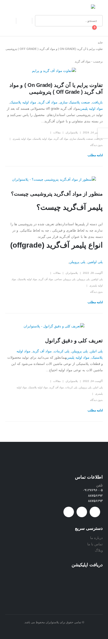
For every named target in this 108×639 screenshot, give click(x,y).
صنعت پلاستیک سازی (75, 102)
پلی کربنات (61, 351)
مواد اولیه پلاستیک (23, 102)
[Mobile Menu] (99, 8)
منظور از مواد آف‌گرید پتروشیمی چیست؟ (57, 194)
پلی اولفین (95, 262)
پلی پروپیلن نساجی (65, 279)
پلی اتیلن (96, 351)
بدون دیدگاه (96, 145)
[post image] (54, 71)
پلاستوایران (72, 132)
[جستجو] (42, 20)
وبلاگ (99, 550)
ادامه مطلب (95, 155)
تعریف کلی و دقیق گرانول (74, 340)
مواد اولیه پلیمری (91, 109)
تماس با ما (95, 544)
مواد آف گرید (47, 102)
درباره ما (96, 538)
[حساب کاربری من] (24, 20)
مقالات (57, 132)
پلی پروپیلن (77, 262)
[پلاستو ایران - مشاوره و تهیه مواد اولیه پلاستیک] (83, 8)
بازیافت (97, 102)
